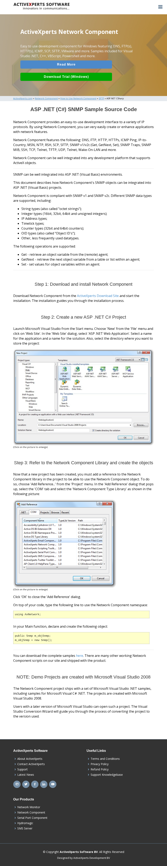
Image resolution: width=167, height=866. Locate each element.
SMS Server (24, 828)
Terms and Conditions (105, 758)
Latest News (25, 774)
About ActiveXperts (29, 758)
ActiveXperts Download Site (98, 296)
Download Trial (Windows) (66, 76)
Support (22, 769)
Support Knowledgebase (107, 774)
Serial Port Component (32, 817)
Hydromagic (25, 823)
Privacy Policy (100, 764)
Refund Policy (100, 769)
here (79, 655)
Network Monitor (28, 807)
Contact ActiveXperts (31, 764)
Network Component (31, 812)
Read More (66, 64)
